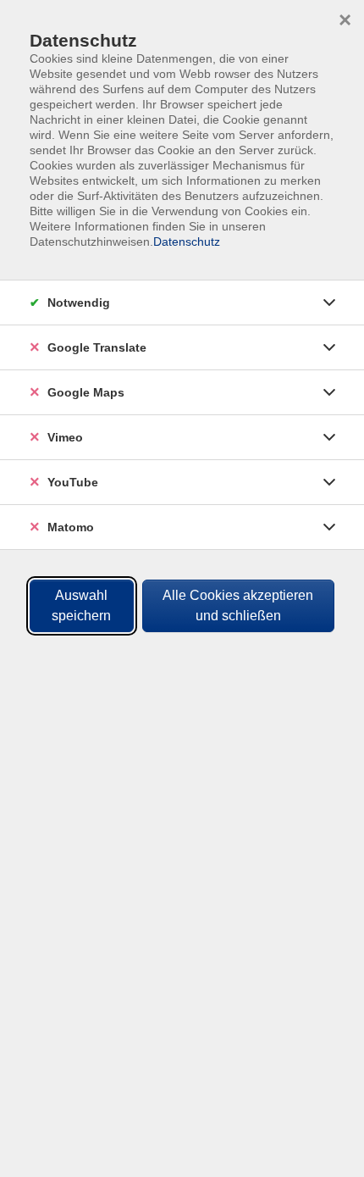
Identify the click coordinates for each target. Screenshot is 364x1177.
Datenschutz (186, 241)
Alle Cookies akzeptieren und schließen (238, 605)
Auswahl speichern (81, 605)
